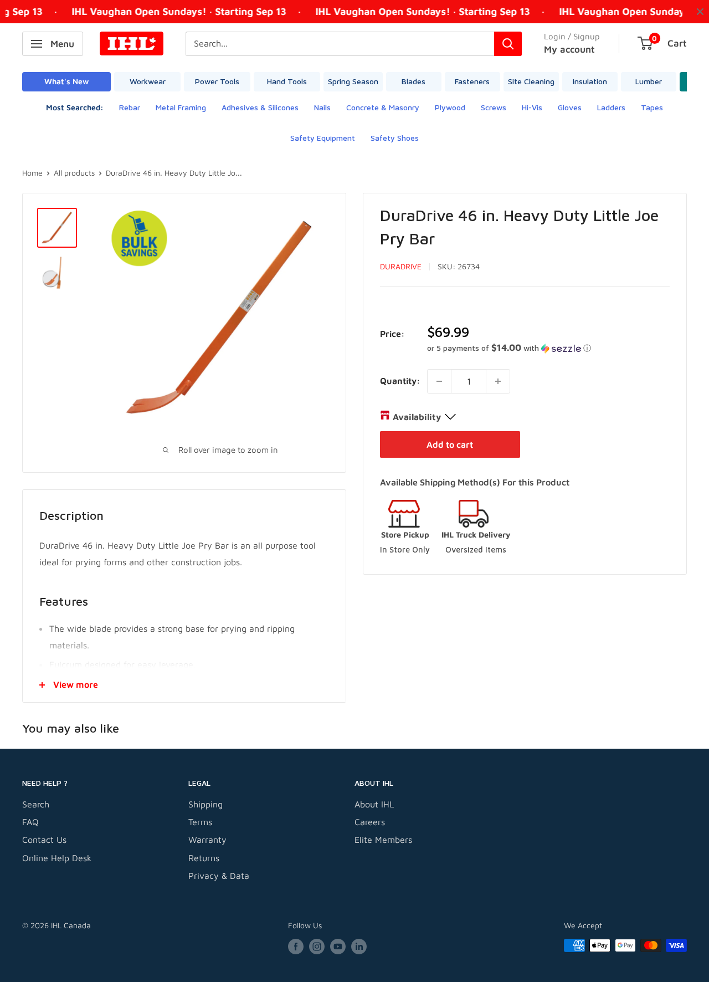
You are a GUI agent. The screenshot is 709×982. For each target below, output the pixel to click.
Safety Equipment (322, 137)
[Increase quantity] (498, 381)
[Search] (508, 44)
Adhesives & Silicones (260, 107)
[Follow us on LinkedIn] (359, 947)
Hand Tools (287, 81)
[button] (548, 348)
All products (74, 172)
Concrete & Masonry (382, 107)
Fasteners (472, 81)
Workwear (148, 81)
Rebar (129, 107)
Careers (369, 822)
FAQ (30, 822)
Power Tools (217, 81)
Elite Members (383, 840)
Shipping (205, 804)
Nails (322, 107)
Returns (203, 858)
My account (569, 49)
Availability (417, 417)
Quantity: (400, 381)
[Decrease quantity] (439, 381)
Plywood (450, 107)
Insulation (590, 81)
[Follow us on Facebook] (296, 947)
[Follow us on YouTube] (338, 947)
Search (35, 804)
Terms (200, 822)
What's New (66, 81)
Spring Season (353, 81)
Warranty (207, 840)
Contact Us (44, 840)
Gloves (570, 107)
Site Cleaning (531, 81)
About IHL (374, 804)
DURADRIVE (401, 266)
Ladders (611, 107)
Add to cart (450, 444)
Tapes (652, 107)
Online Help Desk (56, 858)
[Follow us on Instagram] (317, 947)
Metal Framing (181, 107)
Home (32, 172)
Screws (493, 107)
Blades (413, 81)
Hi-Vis (532, 107)
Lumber (648, 81)
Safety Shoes (395, 137)
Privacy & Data (218, 876)
